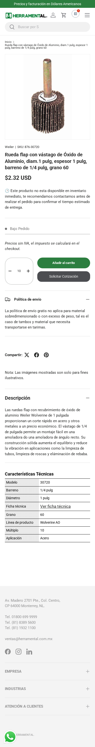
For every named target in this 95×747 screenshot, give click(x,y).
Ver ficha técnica (55, 506)
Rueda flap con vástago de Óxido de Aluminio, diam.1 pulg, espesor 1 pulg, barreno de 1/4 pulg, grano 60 (46, 46)
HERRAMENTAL (24, 734)
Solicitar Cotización (63, 276)
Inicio (8, 42)
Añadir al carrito (63, 263)
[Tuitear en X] (27, 355)
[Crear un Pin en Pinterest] (46, 355)
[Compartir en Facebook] (36, 355)
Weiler (9, 147)
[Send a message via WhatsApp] (10, 737)
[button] (63, 15)
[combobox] (47, 27)
